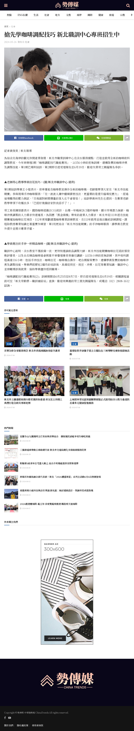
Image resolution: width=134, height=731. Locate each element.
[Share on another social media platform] (127, 138)
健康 (100, 15)
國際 (90, 15)
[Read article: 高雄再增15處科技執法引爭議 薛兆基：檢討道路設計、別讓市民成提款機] (11, 494)
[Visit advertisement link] (67, 592)
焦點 (9, 15)
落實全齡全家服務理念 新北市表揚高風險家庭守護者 (32, 350)
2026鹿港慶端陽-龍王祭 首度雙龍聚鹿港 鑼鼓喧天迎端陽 (48, 504)
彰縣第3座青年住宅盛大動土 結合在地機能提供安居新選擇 (49, 463)
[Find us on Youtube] (9, 718)
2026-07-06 (10, 355)
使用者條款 (37, 725)
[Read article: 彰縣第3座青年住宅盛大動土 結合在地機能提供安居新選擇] (11, 467)
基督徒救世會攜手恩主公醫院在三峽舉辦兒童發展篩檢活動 (99, 352)
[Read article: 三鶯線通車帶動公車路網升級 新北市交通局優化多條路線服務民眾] (11, 453)
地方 (57, 15)
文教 (68, 15)
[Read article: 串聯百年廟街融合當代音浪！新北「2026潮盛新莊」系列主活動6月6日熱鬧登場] (11, 480)
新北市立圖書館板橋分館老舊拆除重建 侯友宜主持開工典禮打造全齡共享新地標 (33, 401)
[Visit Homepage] (67, 5)
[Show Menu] (6, 5)
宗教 (122, 15)
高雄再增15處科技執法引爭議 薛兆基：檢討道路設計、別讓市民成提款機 (56, 490)
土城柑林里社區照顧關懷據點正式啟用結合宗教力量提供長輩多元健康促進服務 (99, 401)
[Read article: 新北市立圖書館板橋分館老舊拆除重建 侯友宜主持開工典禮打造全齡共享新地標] (34, 381)
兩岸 (79, 15)
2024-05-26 (10, 42)
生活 (36, 15)
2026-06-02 (26, 481)
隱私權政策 (22, 725)
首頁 (6, 26)
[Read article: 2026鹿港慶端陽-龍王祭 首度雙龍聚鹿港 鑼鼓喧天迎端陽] (11, 507)
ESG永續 (23, 15)
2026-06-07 (25, 508)
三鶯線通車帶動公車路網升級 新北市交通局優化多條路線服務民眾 (53, 449)
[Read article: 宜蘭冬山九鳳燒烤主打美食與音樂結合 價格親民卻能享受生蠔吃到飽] (11, 440)
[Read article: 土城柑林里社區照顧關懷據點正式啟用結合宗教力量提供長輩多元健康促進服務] (100, 381)
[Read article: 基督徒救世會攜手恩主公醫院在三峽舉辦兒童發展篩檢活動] (100, 332)
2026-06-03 (26, 494)
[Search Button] (128, 5)
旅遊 (111, 15)
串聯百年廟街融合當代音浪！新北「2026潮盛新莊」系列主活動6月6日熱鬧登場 (60, 476)
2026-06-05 (26, 440)
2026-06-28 (26, 454)
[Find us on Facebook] (5, 718)
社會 (46, 15)
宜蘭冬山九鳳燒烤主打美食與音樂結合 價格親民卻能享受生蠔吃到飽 (55, 436)
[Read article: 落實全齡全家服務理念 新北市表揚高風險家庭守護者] (34, 332)
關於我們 (8, 725)
